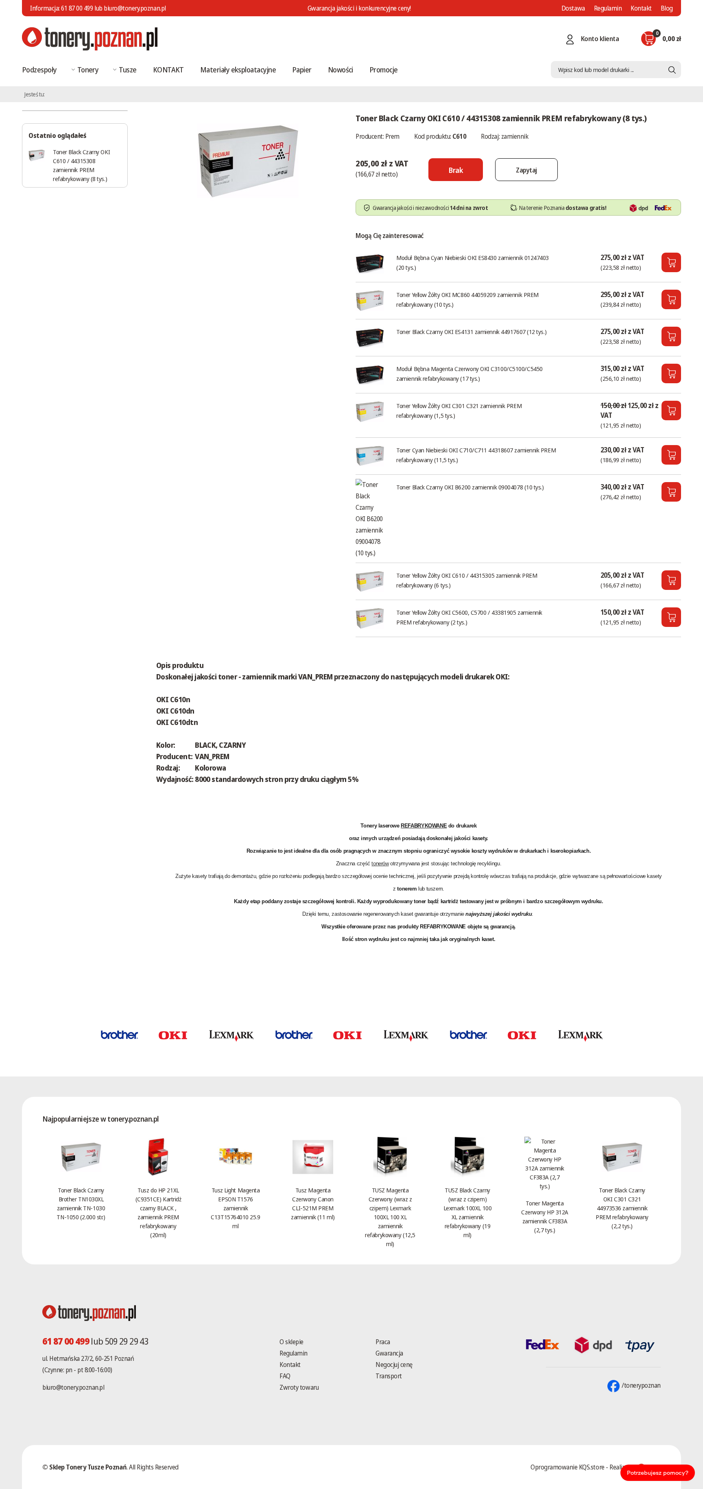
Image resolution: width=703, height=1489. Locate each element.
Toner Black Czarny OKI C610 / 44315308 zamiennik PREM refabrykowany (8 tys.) (81, 165)
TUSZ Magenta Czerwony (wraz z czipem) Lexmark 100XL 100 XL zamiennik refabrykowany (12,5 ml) (390, 1217)
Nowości (340, 69)
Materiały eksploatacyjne (238, 69)
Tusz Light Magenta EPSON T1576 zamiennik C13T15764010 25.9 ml (235, 1208)
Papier (302, 69)
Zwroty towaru (299, 1387)
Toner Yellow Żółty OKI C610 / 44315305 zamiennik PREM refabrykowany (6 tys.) (466, 580)
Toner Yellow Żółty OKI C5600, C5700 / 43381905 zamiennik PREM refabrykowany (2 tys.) (469, 617)
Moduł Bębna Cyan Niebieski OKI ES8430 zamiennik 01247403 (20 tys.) (472, 262)
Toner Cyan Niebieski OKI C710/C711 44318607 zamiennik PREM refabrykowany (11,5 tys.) (476, 455)
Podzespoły (39, 69)
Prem (392, 136)
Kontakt (641, 8)
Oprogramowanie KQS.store (567, 1467)
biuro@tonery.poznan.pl (73, 1387)
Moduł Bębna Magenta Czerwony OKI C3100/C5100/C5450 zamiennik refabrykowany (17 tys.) (469, 373)
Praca (383, 1341)
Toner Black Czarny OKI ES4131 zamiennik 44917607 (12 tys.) (471, 331)
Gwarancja (389, 1353)
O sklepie (291, 1341)
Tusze (127, 69)
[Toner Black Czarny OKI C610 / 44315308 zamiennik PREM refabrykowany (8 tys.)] (248, 160)
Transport (389, 1375)
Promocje (383, 69)
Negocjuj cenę (394, 1364)
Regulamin (608, 8)
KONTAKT (168, 69)
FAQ (284, 1375)
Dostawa (573, 8)
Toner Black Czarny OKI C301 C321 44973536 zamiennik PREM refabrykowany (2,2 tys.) (622, 1208)
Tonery (88, 69)
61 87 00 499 (77, 8)
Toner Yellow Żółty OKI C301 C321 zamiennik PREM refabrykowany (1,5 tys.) (459, 410)
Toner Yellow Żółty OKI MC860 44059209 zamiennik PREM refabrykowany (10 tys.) (467, 299)
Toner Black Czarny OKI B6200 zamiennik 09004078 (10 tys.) (470, 487)
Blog (667, 8)
